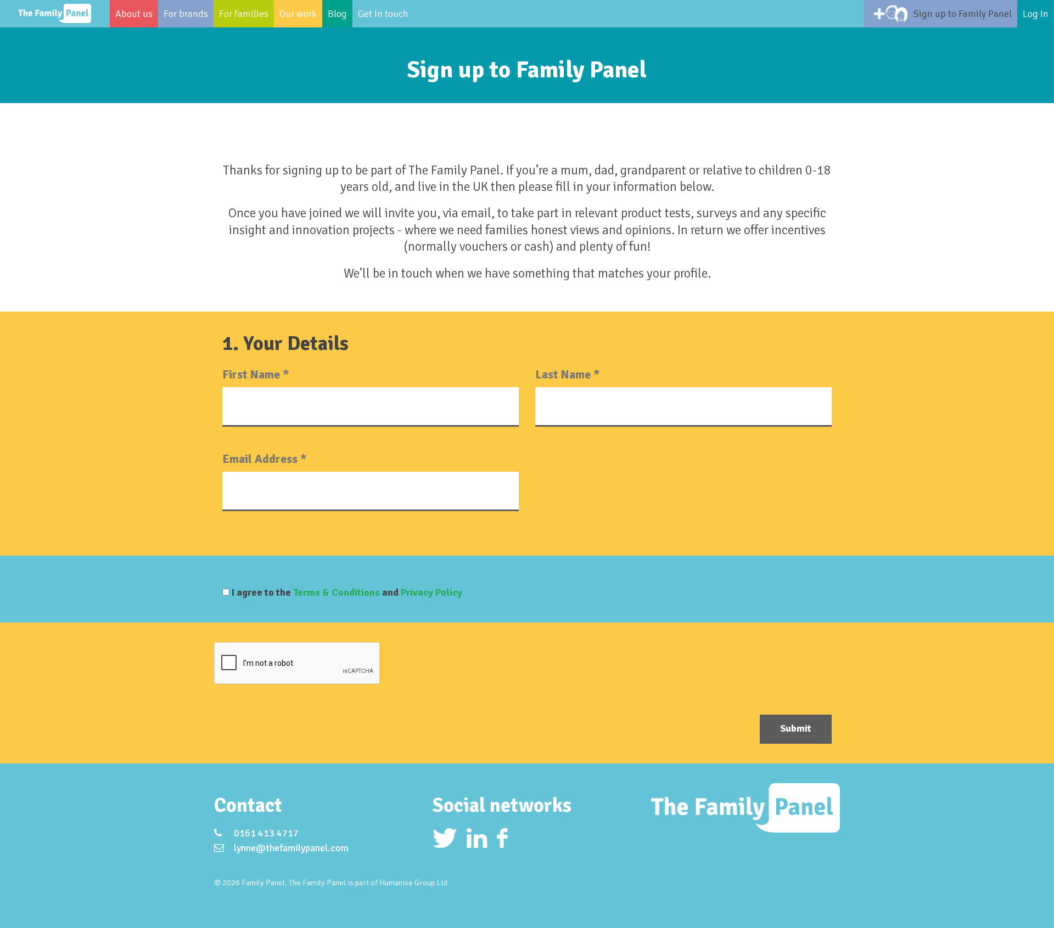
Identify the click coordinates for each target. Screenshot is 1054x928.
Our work (298, 14)
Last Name (567, 374)
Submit (795, 728)
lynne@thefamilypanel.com (291, 848)
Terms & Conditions (336, 592)
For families (243, 14)
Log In (1036, 14)
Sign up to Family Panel (962, 14)
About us (134, 14)
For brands (186, 14)
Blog (337, 14)
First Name (255, 374)
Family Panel (55, 13)
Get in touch (383, 14)
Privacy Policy (431, 592)
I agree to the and (345, 592)
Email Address (264, 459)
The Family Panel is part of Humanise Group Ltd (368, 882)
